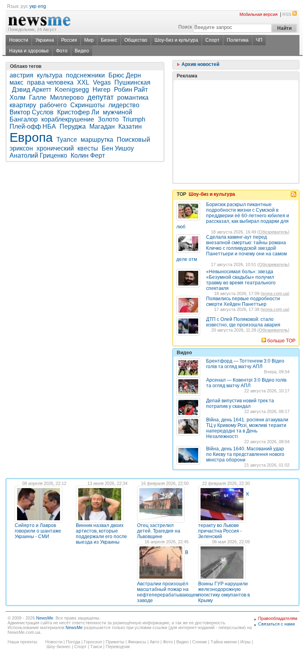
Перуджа (73, 126)
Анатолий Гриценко (38, 155)
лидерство (123, 105)
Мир (89, 40)
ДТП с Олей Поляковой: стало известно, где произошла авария (243, 322)
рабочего (53, 105)
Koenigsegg (72, 89)
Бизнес (109, 40)
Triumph (133, 119)
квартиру (23, 105)
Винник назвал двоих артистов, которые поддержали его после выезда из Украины (101, 534)
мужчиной (117, 112)
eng (42, 6)
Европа (31, 137)
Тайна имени (223, 641)
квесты (87, 148)
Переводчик (118, 646)
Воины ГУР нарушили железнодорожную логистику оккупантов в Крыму (224, 592)
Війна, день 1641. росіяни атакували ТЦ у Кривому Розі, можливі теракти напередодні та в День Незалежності (247, 428)
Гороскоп (93, 641)
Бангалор (24, 119)
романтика (133, 97)
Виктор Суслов (32, 112)
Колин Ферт (88, 155)
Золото (108, 119)
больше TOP (281, 341)
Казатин (130, 126)
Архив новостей (199, 64)
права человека (50, 82)
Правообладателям (277, 618)
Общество (135, 40)
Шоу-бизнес (58, 646)
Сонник (199, 641)
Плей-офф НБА (33, 126)
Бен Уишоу (118, 148)
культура (49, 75)
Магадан (102, 126)
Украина (44, 40)
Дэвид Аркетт (31, 89)
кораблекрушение (67, 119)
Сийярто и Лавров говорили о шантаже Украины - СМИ (38, 531)
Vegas (102, 82)
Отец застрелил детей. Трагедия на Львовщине (158, 531)
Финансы (137, 641)
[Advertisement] (235, 111)
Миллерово (67, 97)
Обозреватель (273, 232)
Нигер (101, 89)
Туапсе (66, 139)
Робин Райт (131, 89)
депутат (100, 97)
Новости (18, 40)
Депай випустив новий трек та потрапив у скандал (240, 403)
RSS (286, 14)
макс (16, 82)
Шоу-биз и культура (176, 40)
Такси (96, 646)
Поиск (185, 27)
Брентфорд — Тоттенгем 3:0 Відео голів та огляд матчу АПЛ (245, 363)
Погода (73, 641)
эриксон (21, 148)
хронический (55, 148)
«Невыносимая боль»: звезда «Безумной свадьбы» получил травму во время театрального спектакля (241, 280)
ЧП (259, 40)
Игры (245, 641)
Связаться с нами (276, 624)
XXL (83, 82)
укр (33, 6)
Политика (238, 40)
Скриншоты (87, 105)
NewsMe (44, 618)
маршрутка (97, 139)
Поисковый (133, 139)
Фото (62, 51)
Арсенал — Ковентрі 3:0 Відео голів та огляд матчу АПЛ (246, 382)
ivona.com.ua (275, 293)
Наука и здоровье (29, 51)
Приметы (115, 641)
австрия (21, 75)
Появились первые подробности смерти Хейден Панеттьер (243, 301)
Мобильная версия (258, 14)
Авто (154, 641)
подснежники (85, 75)
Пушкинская (132, 82)
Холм (17, 97)
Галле (37, 97)
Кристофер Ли (78, 112)
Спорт (212, 40)
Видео (82, 51)
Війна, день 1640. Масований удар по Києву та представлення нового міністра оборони (245, 454)
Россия (69, 40)
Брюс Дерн (124, 75)
